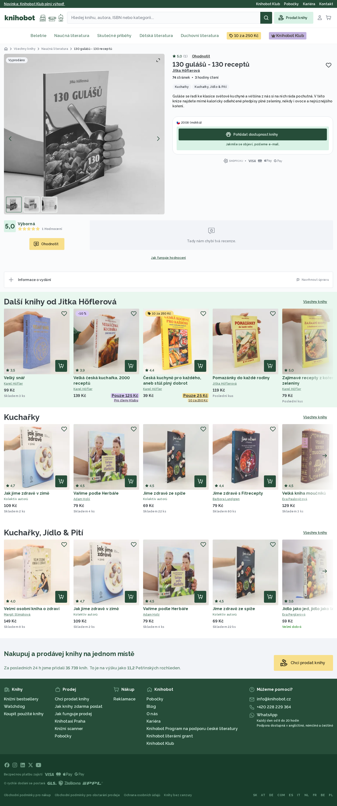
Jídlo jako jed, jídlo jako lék (309, 608)
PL (331, 795)
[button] (84, 134)
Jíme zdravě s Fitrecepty (238, 493)
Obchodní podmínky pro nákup (27, 795)
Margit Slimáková (17, 614)
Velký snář (14, 377)
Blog (151, 706)
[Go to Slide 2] (31, 204)
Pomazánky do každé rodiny (241, 377)
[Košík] (328, 17)
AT (263, 795)
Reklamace (124, 699)
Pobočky (63, 736)
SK (255, 795)
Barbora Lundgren (226, 499)
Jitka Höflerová (186, 71)
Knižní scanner (69, 728)
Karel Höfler (13, 383)
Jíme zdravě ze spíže (164, 493)
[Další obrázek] (158, 138)
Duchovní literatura (200, 35)
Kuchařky (22, 417)
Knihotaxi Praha (70, 721)
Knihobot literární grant (170, 736)
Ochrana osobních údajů (142, 795)
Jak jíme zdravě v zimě (26, 493)
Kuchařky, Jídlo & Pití (43, 532)
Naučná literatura (71, 35)
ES (291, 795)
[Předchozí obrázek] (10, 138)
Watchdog (14, 706)
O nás (152, 714)
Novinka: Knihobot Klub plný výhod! (34, 4)
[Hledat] (266, 18)
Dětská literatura (156, 35)
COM (281, 795)
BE (323, 795)
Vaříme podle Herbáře (96, 493)
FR (315, 795)
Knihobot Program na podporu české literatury (192, 728)
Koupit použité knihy (24, 714)
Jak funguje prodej (73, 714)
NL (306, 795)
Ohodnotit (201, 56)
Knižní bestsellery (21, 699)
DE (271, 795)
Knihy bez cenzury (178, 795)
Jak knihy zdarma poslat (78, 706)
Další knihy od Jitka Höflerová (60, 301)
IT (298, 795)
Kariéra (154, 721)
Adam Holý (82, 499)
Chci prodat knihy (72, 699)
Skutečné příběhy (114, 35)
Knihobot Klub (160, 743)
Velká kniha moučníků (304, 493)
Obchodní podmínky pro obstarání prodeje (87, 795)
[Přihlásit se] (319, 17)
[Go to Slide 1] (14, 204)
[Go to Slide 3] (49, 204)
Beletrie (38, 35)
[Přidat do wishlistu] (328, 65)
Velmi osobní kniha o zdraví (31, 608)
